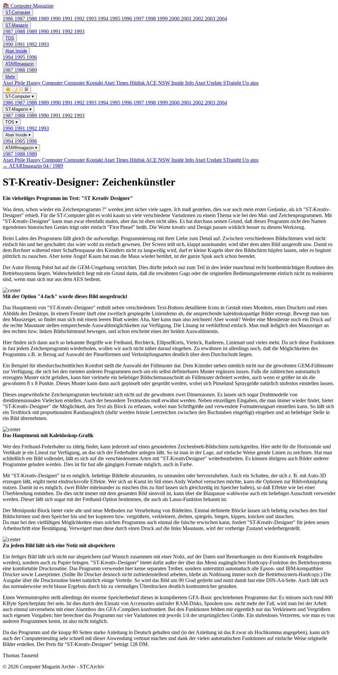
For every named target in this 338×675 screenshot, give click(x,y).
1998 (151, 18)
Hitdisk (138, 83)
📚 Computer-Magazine (28, 6)
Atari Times (117, 83)
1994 (104, 18)
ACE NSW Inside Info (170, 83)
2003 (211, 18)
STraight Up (236, 83)
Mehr (10, 76)
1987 (20, 18)
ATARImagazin (19, 63)
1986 (9, 18)
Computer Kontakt (84, 83)
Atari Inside (16, 50)
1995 (115, 18)
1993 (92, 18)
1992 (80, 18)
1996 (127, 18)
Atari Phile (14, 83)
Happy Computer (45, 83)
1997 (139, 18)
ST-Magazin (16, 25)
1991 (68, 18)
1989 (44, 18)
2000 (175, 18)
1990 (56, 18)
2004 (222, 18)
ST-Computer (17, 12)
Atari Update (209, 83)
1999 (163, 18)
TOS (9, 38)
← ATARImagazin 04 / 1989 (33, 166)
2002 (199, 18)
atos (254, 83)
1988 (32, 18)
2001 (187, 18)
